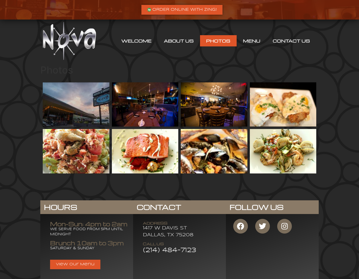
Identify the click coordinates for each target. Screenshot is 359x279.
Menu (251, 40)
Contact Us (291, 40)
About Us (179, 40)
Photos (218, 40)
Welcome (136, 40)
